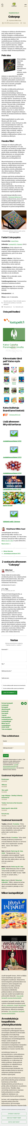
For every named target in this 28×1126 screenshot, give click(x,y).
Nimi (3, 664)
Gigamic (19, 244)
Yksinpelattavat (8, 307)
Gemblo (21, 373)
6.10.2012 (11, 23)
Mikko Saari (18, 20)
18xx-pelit (4, 790)
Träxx (21, 393)
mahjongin (9, 1005)
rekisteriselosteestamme (9, 768)
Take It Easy (7, 373)
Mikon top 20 (5, 723)
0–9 (14, 373)
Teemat (3, 715)
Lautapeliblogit (6, 721)
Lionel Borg (14, 241)
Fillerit (14, 301)
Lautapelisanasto (6, 719)
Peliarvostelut (14, 12)
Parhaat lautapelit (7, 703)
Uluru (6, 403)
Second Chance (14, 383)
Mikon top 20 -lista (7, 540)
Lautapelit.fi (12, 244)
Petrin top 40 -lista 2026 (9, 808)
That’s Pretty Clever (6, 383)
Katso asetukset (14, 1122)
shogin (16, 1005)
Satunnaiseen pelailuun (10, 302)
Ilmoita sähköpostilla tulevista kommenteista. (14, 685)
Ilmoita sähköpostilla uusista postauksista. (13, 688)
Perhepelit (4, 707)
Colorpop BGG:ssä (14, 415)
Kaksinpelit (5, 711)
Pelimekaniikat (6, 717)
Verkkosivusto (5, 678)
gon (4, 1005)
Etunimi (5, 741)
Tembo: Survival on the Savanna (11, 803)
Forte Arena (5, 814)
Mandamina (21, 382)
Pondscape (5, 779)
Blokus (21, 403)
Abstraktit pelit (19, 307)
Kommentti (4, 649)
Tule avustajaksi (6, 729)
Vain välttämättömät (14, 1118)
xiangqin (23, 1005)
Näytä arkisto (6, 544)
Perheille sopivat (21, 301)
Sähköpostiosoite (6, 671)
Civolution (16, 824)
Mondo (14, 393)
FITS (14, 403)
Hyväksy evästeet (14, 1113)
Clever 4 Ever (6, 393)
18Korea (4, 784)
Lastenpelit (5, 705)
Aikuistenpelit (5, 709)
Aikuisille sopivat (8, 301)
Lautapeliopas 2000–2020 (6, 726)
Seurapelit (4, 713)
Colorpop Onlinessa (14, 197)
